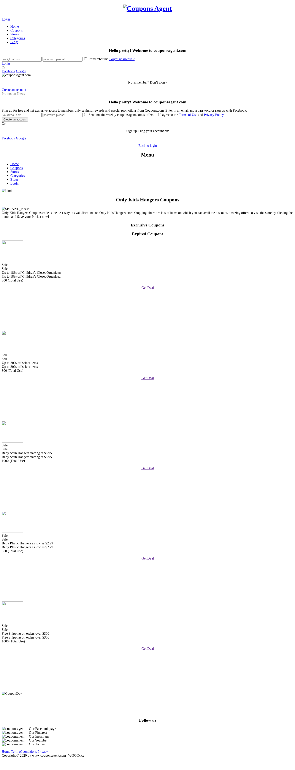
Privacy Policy (214, 115)
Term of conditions (24, 751)
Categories (17, 38)
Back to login (147, 145)
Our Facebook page (42, 728)
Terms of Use (188, 115)
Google (21, 71)
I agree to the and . (191, 115)
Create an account (14, 90)
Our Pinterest (38, 732)
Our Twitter (37, 744)
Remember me (111, 59)
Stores (14, 34)
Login (6, 19)
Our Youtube (37, 740)
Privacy (43, 751)
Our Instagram (39, 736)
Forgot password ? (122, 59)
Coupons (16, 30)
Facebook (8, 71)
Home (14, 26)
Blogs (14, 42)
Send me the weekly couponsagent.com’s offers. (121, 115)
